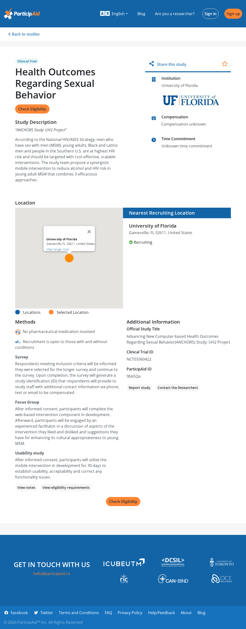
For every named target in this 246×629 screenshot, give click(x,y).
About (186, 612)
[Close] (89, 231)
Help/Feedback (161, 612)
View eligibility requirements (66, 487)
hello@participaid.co (51, 573)
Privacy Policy (130, 612)
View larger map (57, 249)
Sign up (233, 13)
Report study (139, 387)
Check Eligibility (32, 109)
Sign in (210, 13)
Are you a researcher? (175, 13)
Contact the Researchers (178, 387)
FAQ (108, 612)
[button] (114, 14)
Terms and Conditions (79, 612)
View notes (26, 487)
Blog (141, 13)
